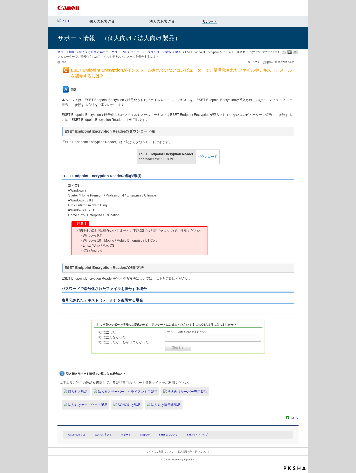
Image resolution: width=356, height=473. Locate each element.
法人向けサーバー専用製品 (187, 391)
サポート (126, 434)
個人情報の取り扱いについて (194, 451)
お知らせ (145, 434)
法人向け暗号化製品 (165, 405)
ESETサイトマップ (197, 434)
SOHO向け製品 (129, 405)
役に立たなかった (112, 337)
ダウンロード (207, 156)
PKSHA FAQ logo (295, 468)
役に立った (107, 332)
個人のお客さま (102, 21)
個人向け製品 (78, 391)
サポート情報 (66, 52)
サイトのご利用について (159, 451)
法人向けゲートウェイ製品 (87, 405)
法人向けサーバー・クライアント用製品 (127, 391)
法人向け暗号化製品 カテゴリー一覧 (102, 52)
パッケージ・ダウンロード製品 (150, 52)
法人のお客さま (162, 21)
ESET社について (168, 434)
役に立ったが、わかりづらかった (124, 342)
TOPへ (294, 418)
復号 (178, 52)
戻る (64, 62)
